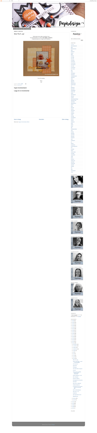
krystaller (72, 149)
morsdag (72, 153)
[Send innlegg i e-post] (25, 83)
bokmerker (73, 110)
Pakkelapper (73, 90)
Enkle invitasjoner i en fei (77, 375)
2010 (73, 403)
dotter (72, 126)
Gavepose (73, 74)
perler (72, 157)
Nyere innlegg (17, 119)
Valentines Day (73, 100)
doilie (72, 123)
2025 (73, 322)
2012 (73, 342)
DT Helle (72, 57)
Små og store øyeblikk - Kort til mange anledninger (77, 372)
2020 (73, 330)
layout (72, 150)
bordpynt (72, 113)
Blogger (53, 424)
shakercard (73, 160)
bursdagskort (73, 117)
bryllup (72, 114)
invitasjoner (73, 140)
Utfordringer (20, 28)
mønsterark (73, 154)
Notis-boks (75, 365)
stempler (72, 164)
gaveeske (72, 134)
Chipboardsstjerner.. (76, 384)
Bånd (72, 54)
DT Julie (72, 58)
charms (72, 120)
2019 (73, 331)
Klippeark (72, 81)
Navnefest (73, 88)
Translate (79, 316)
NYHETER (75, 393)
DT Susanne (73, 64)
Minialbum (73, 87)
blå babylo (75, 381)
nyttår (72, 156)
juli (73, 352)
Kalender (72, 80)
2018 (73, 333)
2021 (73, 328)
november (75, 345)
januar (74, 399)
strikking (72, 166)
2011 (73, 401)
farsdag (72, 131)
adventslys (73, 101)
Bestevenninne (73, 48)
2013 (73, 341)
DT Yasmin (73, 68)
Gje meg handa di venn (77, 394)
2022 (73, 327)
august (74, 350)
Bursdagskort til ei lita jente (78, 380)
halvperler (72, 137)
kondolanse (73, 144)
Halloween (73, 77)
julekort (72, 143)
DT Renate (73, 61)
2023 (73, 325)
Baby (72, 47)
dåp (71, 127)
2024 (73, 323)
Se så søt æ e (75, 363)
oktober (74, 347)
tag (71, 167)
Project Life (73, 91)
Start (15, 28)
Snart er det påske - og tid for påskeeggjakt (77, 362)
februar (74, 398)
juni (74, 353)
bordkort (72, 111)
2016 (73, 336)
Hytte (72, 78)
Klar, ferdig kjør (75, 376)
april (74, 356)
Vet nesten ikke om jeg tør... (78, 368)
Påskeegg (75, 367)
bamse (72, 104)
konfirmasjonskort (74, 146)
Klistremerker (73, 83)
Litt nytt (74, 370)
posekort (72, 159)
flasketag (72, 133)
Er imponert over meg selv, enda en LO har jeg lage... (78, 387)
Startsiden (41, 119)
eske (72, 130)
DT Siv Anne (73, 63)
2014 (73, 339)
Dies (72, 70)
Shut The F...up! (76, 391)
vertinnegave (73, 170)
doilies (72, 124)
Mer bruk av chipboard (77, 383)
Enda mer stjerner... (76, 378)
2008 (73, 406)
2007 (73, 408)
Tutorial (72, 97)
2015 (73, 338)
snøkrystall (73, 163)
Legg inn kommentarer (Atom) (24, 121)
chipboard (72, 121)
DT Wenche (73, 67)
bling (72, 106)
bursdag (72, 116)
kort (71, 147)
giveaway (72, 136)
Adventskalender (74, 45)
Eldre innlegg (65, 119)
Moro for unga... (76, 359)
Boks (72, 50)
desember (75, 344)
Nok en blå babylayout (77, 389)
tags (71, 169)
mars (74, 358)
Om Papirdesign (27, 28)
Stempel (72, 96)
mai (74, 355)
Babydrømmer (75, 396)
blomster (72, 107)
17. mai (72, 44)
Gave (72, 71)
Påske (72, 93)
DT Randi (72, 60)
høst (72, 139)
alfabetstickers (73, 103)
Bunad (72, 53)
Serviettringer (73, 94)
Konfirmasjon (73, 84)
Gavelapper (73, 73)
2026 (73, 320)
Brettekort (72, 51)
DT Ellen (72, 55)
